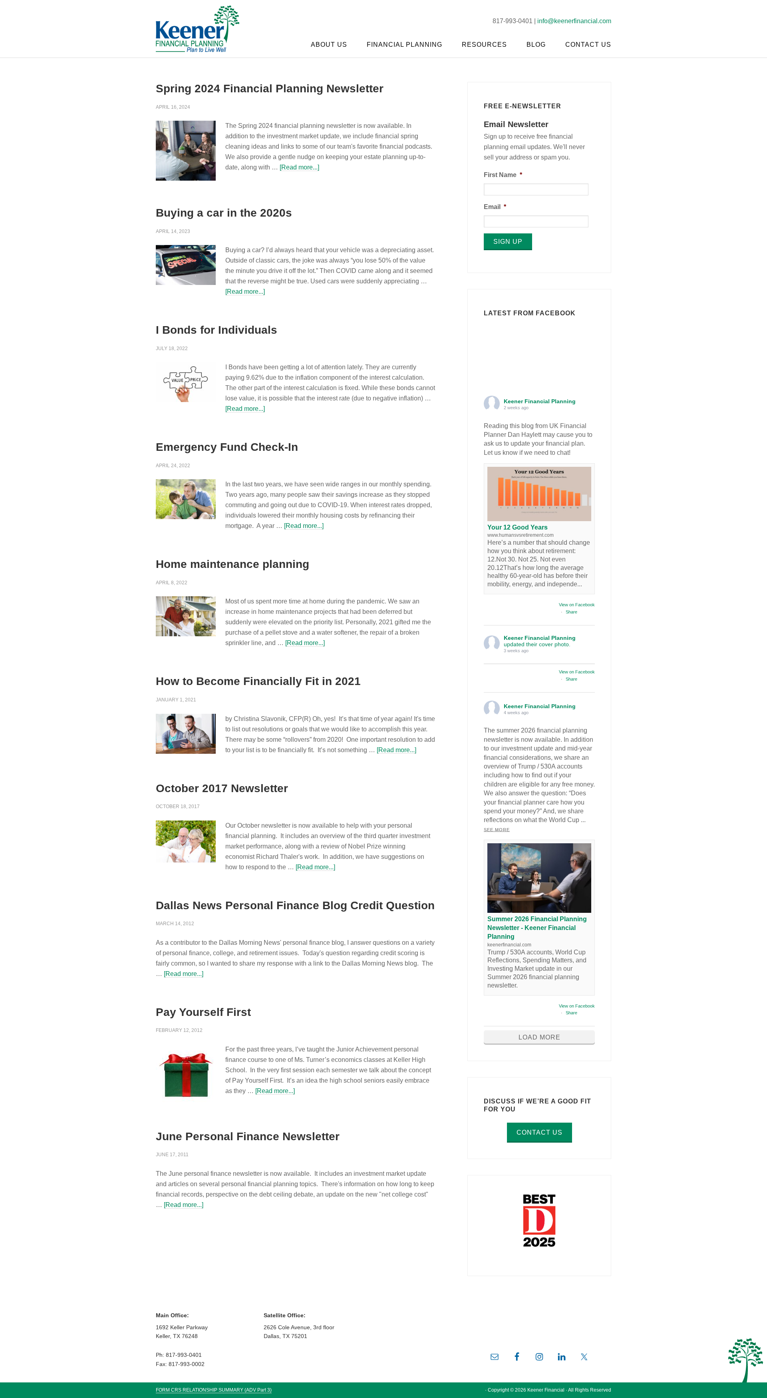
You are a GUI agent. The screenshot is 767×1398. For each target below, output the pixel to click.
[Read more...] (299, 167)
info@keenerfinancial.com (574, 21)
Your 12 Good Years (517, 527)
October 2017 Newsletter (222, 788)
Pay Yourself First (203, 1012)
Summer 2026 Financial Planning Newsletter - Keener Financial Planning (537, 928)
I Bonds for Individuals (216, 330)
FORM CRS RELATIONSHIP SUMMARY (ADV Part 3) (214, 1390)
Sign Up (508, 241)
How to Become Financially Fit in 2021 (258, 681)
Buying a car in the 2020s (224, 213)
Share (571, 611)
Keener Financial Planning (204, 28)
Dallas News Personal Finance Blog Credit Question (295, 905)
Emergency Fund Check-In (227, 447)
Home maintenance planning (232, 564)
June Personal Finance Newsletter (248, 1136)
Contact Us (539, 1132)
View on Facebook (577, 604)
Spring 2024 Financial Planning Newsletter (270, 88)
